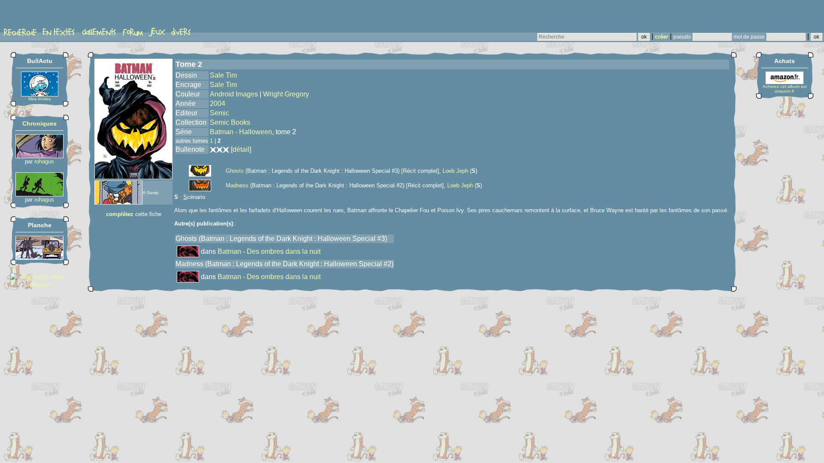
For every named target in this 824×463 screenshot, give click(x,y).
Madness (237, 185)
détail (241, 149)
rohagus (44, 161)
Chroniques (39, 123)
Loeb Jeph (455, 171)
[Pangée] (39, 257)
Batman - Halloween (241, 131)
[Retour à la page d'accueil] (36, 16)
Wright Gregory (286, 94)
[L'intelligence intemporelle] (39, 155)
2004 (217, 103)
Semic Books (230, 122)
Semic (219, 113)
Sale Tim (223, 75)
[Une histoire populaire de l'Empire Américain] (39, 194)
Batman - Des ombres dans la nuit (269, 251)
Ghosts (235, 171)
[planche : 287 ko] (118, 202)
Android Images (234, 94)
